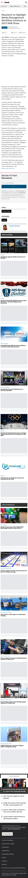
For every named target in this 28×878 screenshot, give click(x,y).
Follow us (15, 32)
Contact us (4, 861)
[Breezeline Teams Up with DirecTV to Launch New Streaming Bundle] (14, 786)
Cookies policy (5, 850)
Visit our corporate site (14, 829)
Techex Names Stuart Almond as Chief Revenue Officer (14, 817)
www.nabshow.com (8, 168)
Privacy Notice (22, 192)
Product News (6, 211)
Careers (4, 857)
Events (3, 10)
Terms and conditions (7, 840)
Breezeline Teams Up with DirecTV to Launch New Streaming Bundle (14, 790)
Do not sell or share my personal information (13, 868)
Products (4, 27)
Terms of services (20, 191)
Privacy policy (5, 847)
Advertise (4, 864)
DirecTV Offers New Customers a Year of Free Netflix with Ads (14, 811)
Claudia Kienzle (14, 27)
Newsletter (23, 32)
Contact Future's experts (8, 843)
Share (5, 32)
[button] (2, 2)
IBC (25, 6)
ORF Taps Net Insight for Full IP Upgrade (13, 797)
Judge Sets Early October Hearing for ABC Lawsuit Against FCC (14, 804)
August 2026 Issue (15, 6)
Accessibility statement (8, 854)
